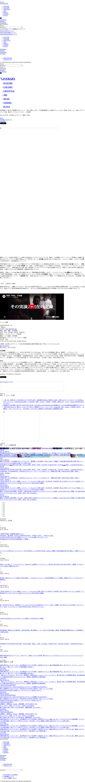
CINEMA (6, 14)
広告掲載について (8, 776)
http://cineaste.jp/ (5, 345)
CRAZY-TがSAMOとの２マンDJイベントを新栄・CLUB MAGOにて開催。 (22, 618)
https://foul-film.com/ (11, 329)
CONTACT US (7, 59)
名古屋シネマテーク (6, 119)
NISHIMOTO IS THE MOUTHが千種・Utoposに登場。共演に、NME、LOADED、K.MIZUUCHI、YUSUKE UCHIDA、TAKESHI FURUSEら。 (42, 643)
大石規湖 (2, 121)
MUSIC (5, 12)
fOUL (1, 118)
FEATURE (6, 6)
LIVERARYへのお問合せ (10, 774)
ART (4, 11)
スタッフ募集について (10, 778)
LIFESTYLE (6, 9)
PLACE (5, 15)
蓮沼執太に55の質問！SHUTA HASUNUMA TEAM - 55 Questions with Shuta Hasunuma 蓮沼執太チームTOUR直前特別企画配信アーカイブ (43, 405)
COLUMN (6, 8)
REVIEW (6, 752)
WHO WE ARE (7, 58)
